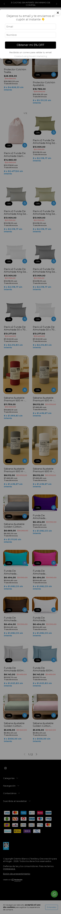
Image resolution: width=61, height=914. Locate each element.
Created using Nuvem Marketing (30, 56)
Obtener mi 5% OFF (30, 45)
